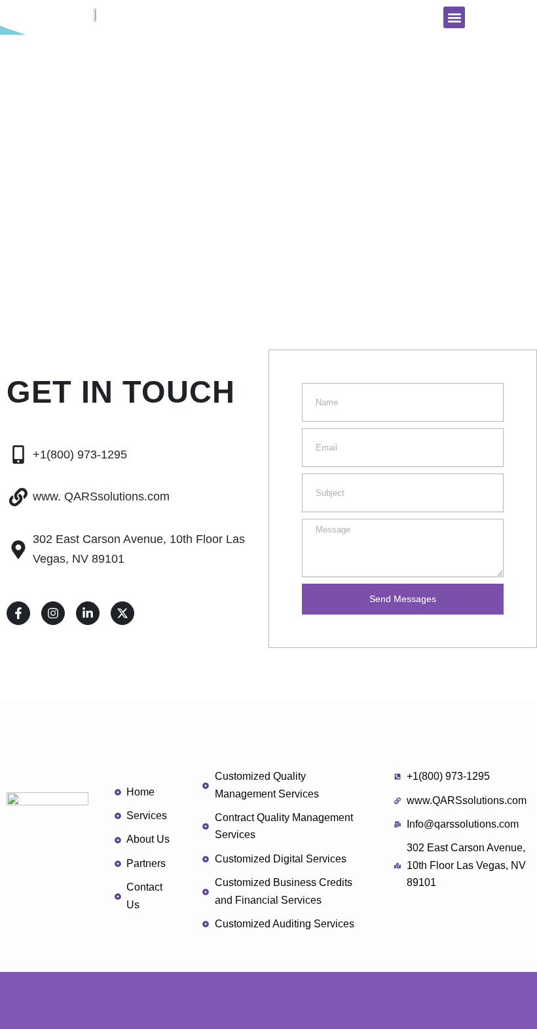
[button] (454, 17)
